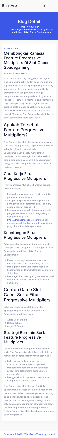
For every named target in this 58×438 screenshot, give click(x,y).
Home (22, 26)
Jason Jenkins (20, 73)
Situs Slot (34, 26)
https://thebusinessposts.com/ (23, 219)
